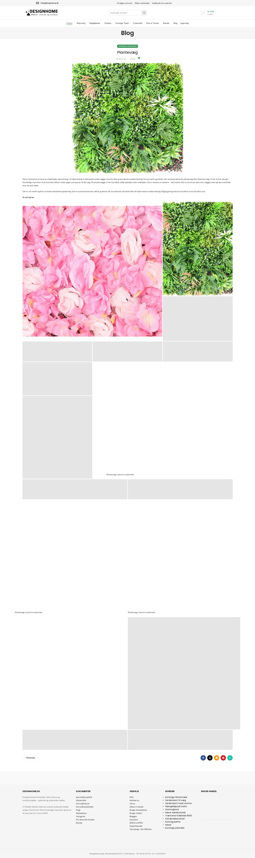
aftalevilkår (81, 800)
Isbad (168, 825)
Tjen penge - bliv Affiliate (141, 829)
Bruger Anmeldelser (138, 810)
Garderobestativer (175, 818)
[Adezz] (219, 778)
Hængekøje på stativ (176, 806)
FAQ (131, 797)
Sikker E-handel (136, 807)
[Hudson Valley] (88, 778)
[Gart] (141, 778)
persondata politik (84, 797)
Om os (132, 803)
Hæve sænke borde (175, 812)
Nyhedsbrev (81, 813)
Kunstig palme (172, 821)
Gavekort (134, 819)
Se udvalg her (28, 197)
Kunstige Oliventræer (176, 797)
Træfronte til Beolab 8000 (178, 815)
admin (132, 59)
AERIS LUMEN (136, 823)
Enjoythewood (136, 826)
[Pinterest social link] (223, 758)
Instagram (80, 816)
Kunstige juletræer (175, 828)
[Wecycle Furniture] (35, 778)
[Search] (144, 12)
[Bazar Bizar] (62, 778)
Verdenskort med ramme (178, 803)
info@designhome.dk (50, 3)
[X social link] (210, 758)
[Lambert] (193, 778)
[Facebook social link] (203, 758)
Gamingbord (172, 809)
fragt (78, 810)
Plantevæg (30, 758)
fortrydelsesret (83, 803)
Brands (79, 823)
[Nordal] (167, 778)
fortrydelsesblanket (85, 807)
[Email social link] (216, 758)
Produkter (132, 46)
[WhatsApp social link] (230, 758)
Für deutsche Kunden (85, 819)
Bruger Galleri (136, 813)
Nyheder (122, 46)
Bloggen (133, 816)
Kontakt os (134, 800)
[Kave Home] (114, 778)
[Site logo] (41, 12)
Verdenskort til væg (175, 800)
